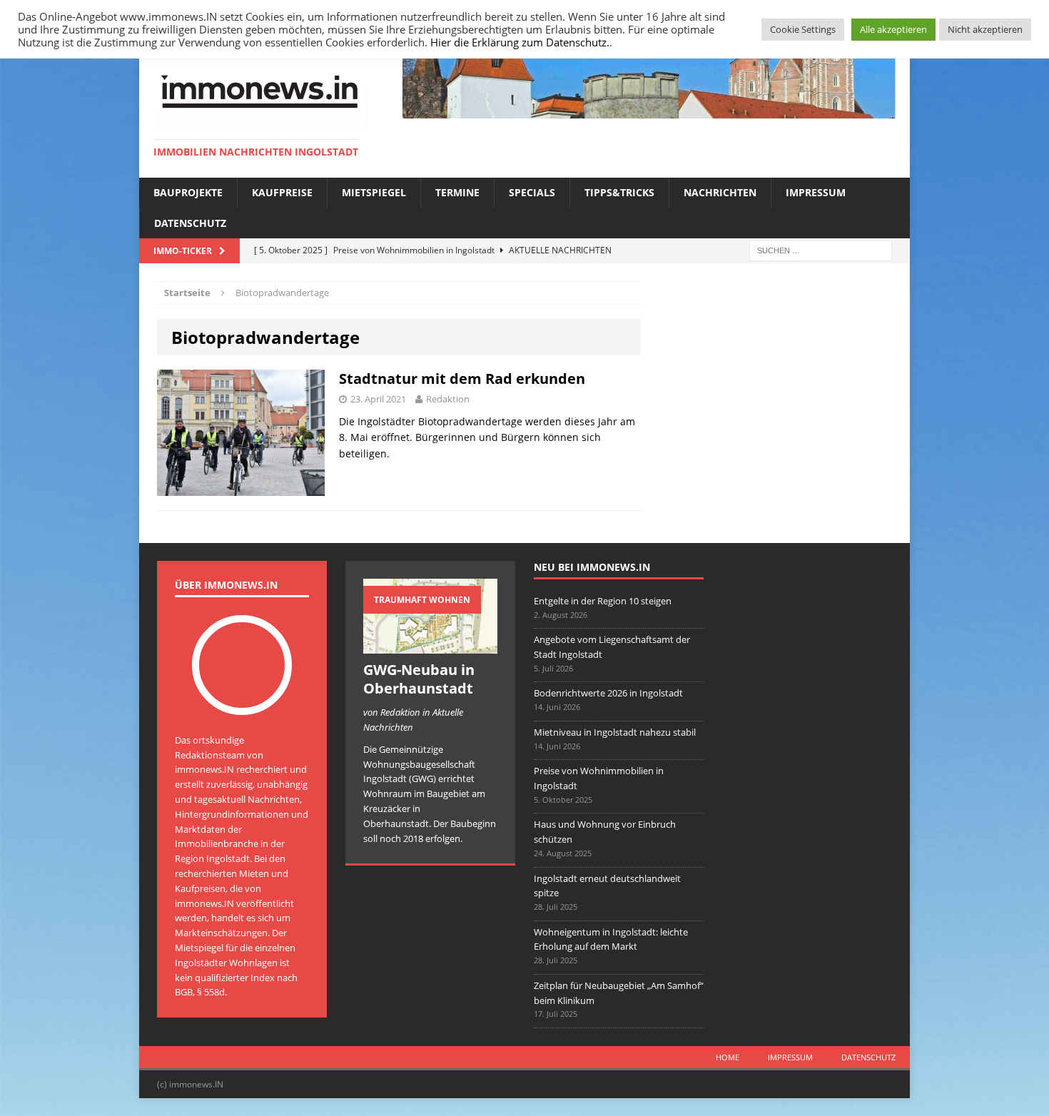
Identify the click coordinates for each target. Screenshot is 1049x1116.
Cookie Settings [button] (803, 29)
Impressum (816, 192)
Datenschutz (190, 223)
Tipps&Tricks (619, 192)
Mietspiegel (374, 192)
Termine (457, 192)
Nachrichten (720, 192)
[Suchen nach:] (820, 249)
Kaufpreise (282, 192)
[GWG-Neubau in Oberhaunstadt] (430, 645)
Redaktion (448, 398)
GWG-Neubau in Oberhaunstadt (419, 679)
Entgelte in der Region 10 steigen (603, 600)
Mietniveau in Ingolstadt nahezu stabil (615, 732)
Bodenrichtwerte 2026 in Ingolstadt (608, 692)
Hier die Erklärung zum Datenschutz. (519, 42)
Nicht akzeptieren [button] (985, 29)
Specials (532, 192)
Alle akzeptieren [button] (893, 29)
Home (727, 1057)
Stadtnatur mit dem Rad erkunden (462, 378)
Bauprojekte (188, 192)
